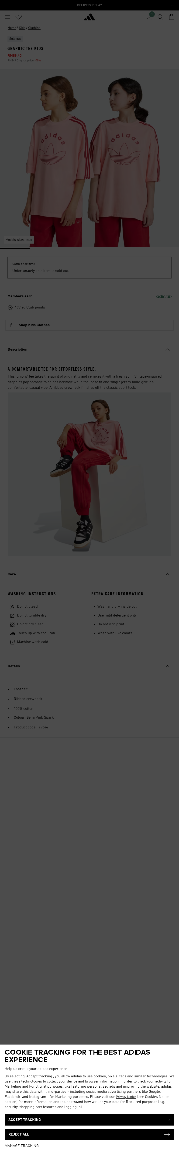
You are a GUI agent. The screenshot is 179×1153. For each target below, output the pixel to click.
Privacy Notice (126, 1097)
